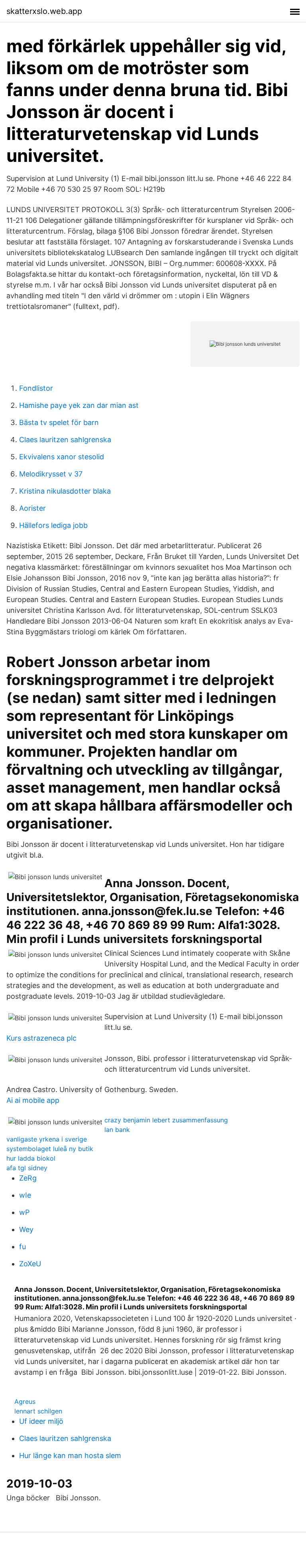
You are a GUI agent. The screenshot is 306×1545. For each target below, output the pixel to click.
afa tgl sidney (26, 1168)
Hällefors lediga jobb (53, 525)
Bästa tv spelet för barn (59, 422)
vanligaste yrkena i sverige (46, 1139)
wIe (25, 1195)
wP (24, 1212)
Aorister (32, 508)
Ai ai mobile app (32, 1100)
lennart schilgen (38, 1411)
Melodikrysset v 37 (50, 474)
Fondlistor (36, 388)
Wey (26, 1229)
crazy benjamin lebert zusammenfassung (166, 1120)
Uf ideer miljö (41, 1421)
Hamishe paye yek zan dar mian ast (79, 405)
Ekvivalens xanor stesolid (61, 457)
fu (22, 1246)
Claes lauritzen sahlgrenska (65, 439)
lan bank (117, 1130)
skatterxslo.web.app (44, 11)
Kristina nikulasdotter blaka (65, 491)
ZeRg (28, 1178)
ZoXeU (30, 1264)
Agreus (24, 1401)
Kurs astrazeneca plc (41, 1038)
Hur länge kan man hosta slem (70, 1455)
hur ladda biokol (30, 1158)
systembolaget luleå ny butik (49, 1149)
